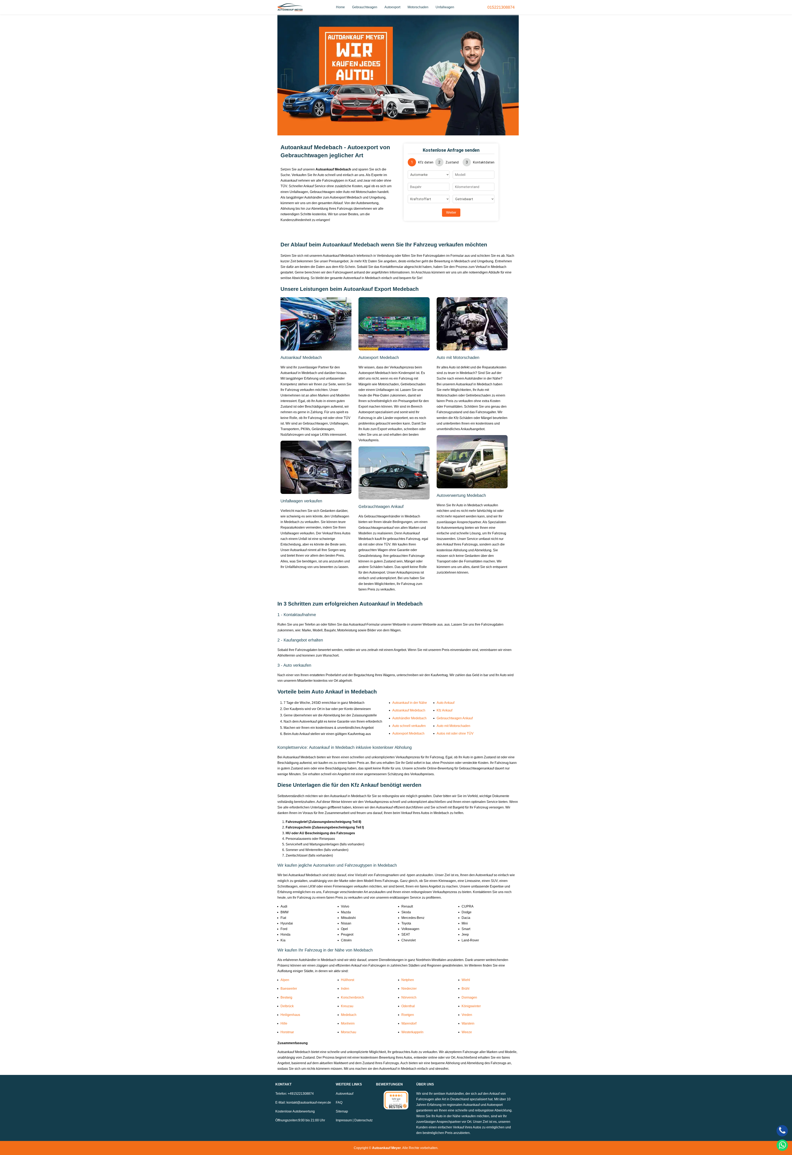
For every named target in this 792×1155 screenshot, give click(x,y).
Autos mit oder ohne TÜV (455, 733)
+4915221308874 (301, 1093)
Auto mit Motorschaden (453, 726)
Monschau (348, 1032)
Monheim (348, 1023)
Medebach (348, 1015)
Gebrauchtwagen (364, 7)
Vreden (467, 1015)
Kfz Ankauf (444, 710)
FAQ (339, 1102)
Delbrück (287, 1006)
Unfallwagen (445, 7)
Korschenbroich (352, 997)
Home (340, 7)
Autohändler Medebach (409, 718)
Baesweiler (288, 988)
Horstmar (287, 1032)
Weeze (467, 1032)
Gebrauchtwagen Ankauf (455, 718)
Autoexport (392, 7)
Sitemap (342, 1111)
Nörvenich (408, 997)
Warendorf (408, 1023)
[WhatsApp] (782, 1145)
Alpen (284, 980)
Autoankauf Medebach (408, 710)
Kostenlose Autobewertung (295, 1111)
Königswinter (471, 1006)
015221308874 (501, 7)
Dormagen (469, 997)
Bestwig (286, 997)
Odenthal (408, 1006)
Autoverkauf (344, 1093)
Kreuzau (347, 1006)
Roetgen (407, 1015)
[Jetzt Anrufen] (782, 1130)
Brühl (465, 988)
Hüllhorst (347, 980)
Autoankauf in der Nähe (409, 702)
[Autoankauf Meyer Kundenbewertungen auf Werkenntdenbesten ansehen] (396, 1100)
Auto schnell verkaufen (409, 726)
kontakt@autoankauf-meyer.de (308, 1102)
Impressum (344, 1120)
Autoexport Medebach (408, 733)
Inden (345, 988)
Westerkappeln (412, 1032)
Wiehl (466, 980)
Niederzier (409, 988)
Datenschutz (363, 1120)
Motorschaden (418, 7)
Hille (283, 1023)
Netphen (407, 980)
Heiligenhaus (290, 1015)
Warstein (468, 1023)
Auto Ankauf (445, 702)
